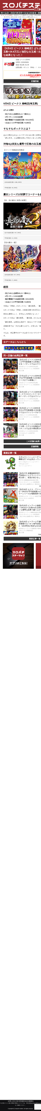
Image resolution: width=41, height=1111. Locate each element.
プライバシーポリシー (35, 1103)
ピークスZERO (8, 15)
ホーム (2, 15)
